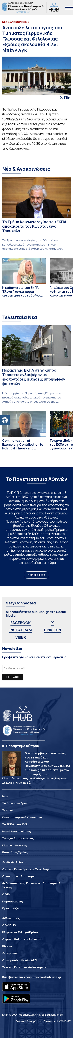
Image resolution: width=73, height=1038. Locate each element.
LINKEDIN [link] (52, 629)
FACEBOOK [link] (20, 622)
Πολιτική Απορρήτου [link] (28, 1021)
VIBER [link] (20, 637)
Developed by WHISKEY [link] (57, 1021)
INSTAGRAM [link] (20, 629)
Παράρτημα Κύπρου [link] (22, 746)
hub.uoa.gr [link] (53, 977)
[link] (5, 420)
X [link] (52, 622)
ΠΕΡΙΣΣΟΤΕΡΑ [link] (36, 575)
